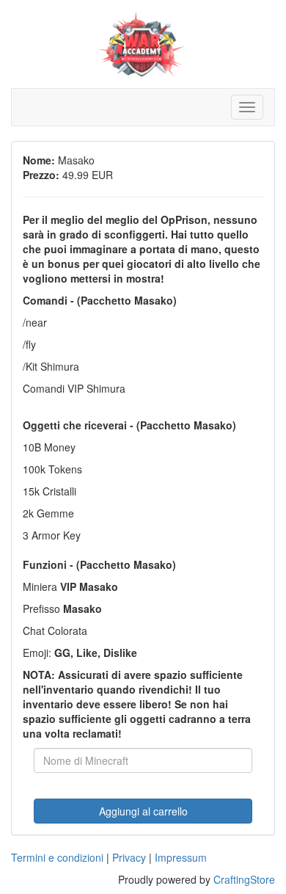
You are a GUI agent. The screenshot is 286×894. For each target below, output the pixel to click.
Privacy (129, 857)
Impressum (181, 857)
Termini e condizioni (57, 857)
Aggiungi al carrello (143, 811)
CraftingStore (244, 879)
